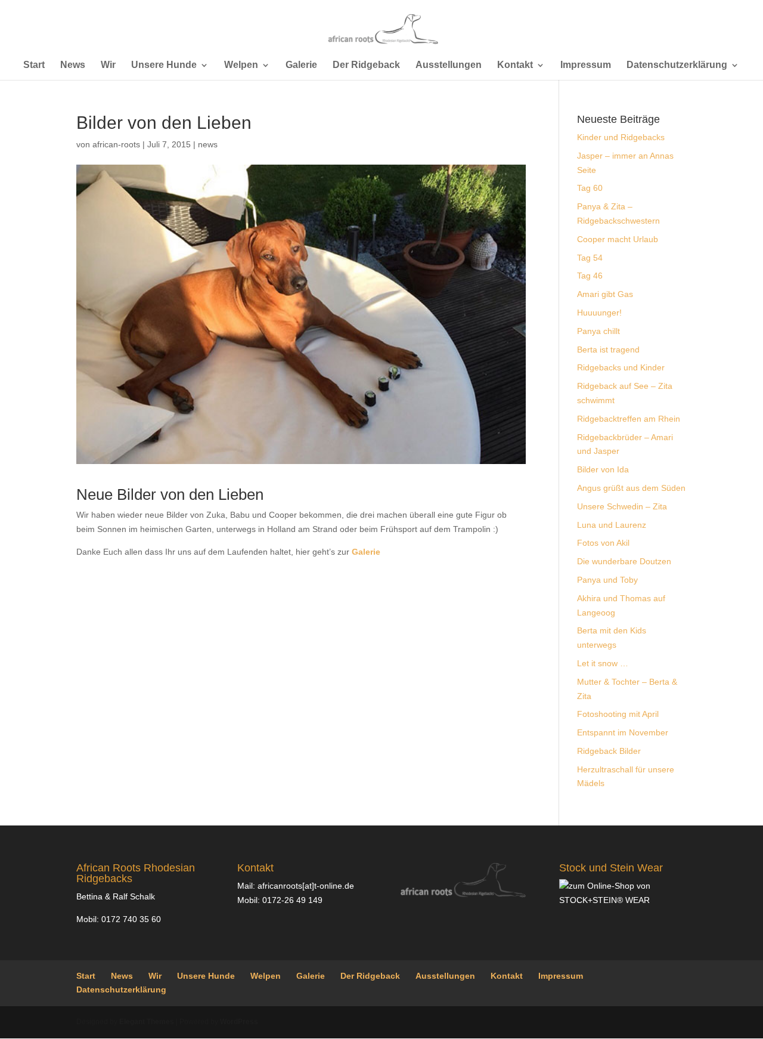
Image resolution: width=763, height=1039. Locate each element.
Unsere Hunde (164, 65)
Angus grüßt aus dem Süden (631, 488)
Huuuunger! (599, 312)
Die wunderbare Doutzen (624, 561)
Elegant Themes (146, 1022)
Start (34, 65)
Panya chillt (598, 331)
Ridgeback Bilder (609, 751)
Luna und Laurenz (611, 525)
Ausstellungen (448, 65)
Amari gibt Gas (605, 294)
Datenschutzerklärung (676, 65)
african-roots (116, 144)
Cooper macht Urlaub (617, 239)
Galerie (301, 65)
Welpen (241, 65)
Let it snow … (602, 663)
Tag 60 (590, 188)
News (72, 65)
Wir (108, 65)
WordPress (239, 1022)
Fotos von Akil (603, 543)
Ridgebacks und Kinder (621, 367)
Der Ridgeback (366, 65)
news (208, 144)
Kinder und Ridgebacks (621, 137)
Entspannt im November (622, 732)
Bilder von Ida (603, 469)
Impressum (585, 65)
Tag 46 (590, 275)
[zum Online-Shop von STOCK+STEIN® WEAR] (623, 900)
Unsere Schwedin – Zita (622, 506)
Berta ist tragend (608, 349)
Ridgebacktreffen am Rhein (628, 418)
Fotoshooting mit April (618, 714)
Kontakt (515, 65)
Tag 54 (590, 257)
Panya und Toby (607, 580)
